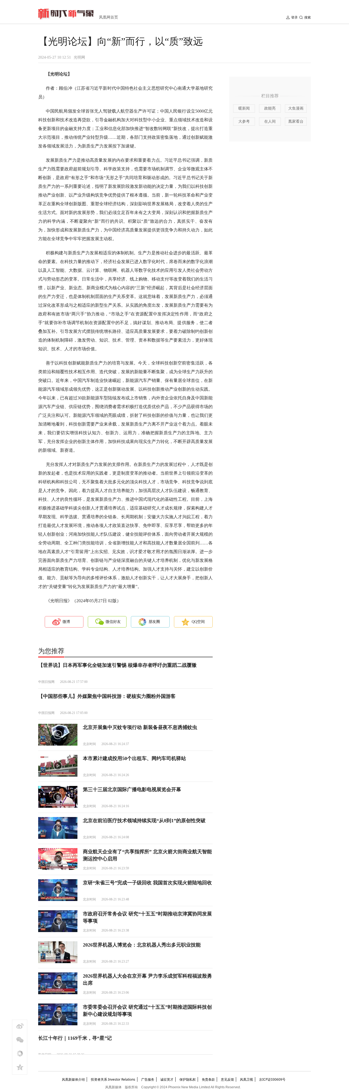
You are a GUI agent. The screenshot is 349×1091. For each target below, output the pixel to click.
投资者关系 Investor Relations (113, 1079)
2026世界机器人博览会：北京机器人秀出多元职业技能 (142, 945)
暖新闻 (244, 108)
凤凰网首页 (108, 17)
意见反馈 (227, 1079)
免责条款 (208, 1079)
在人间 (270, 121)
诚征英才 (166, 1079)
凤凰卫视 (246, 1079)
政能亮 (270, 108)
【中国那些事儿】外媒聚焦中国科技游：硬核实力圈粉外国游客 (107, 696)
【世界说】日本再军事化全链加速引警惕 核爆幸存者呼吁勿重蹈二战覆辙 (117, 665)
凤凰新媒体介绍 (73, 1079)
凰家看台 (295, 121)
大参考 (244, 121)
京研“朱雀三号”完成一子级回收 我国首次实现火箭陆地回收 (147, 882)
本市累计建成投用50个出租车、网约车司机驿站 (134, 758)
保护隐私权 (187, 1079)
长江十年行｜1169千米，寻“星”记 (75, 1038)
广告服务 (147, 1079)
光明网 (79, 57)
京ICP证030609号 (272, 1079)
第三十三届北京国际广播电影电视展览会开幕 (132, 789)
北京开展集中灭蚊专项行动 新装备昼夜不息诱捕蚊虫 (140, 727)
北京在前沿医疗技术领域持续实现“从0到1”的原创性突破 (144, 820)
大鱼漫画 (295, 108)
